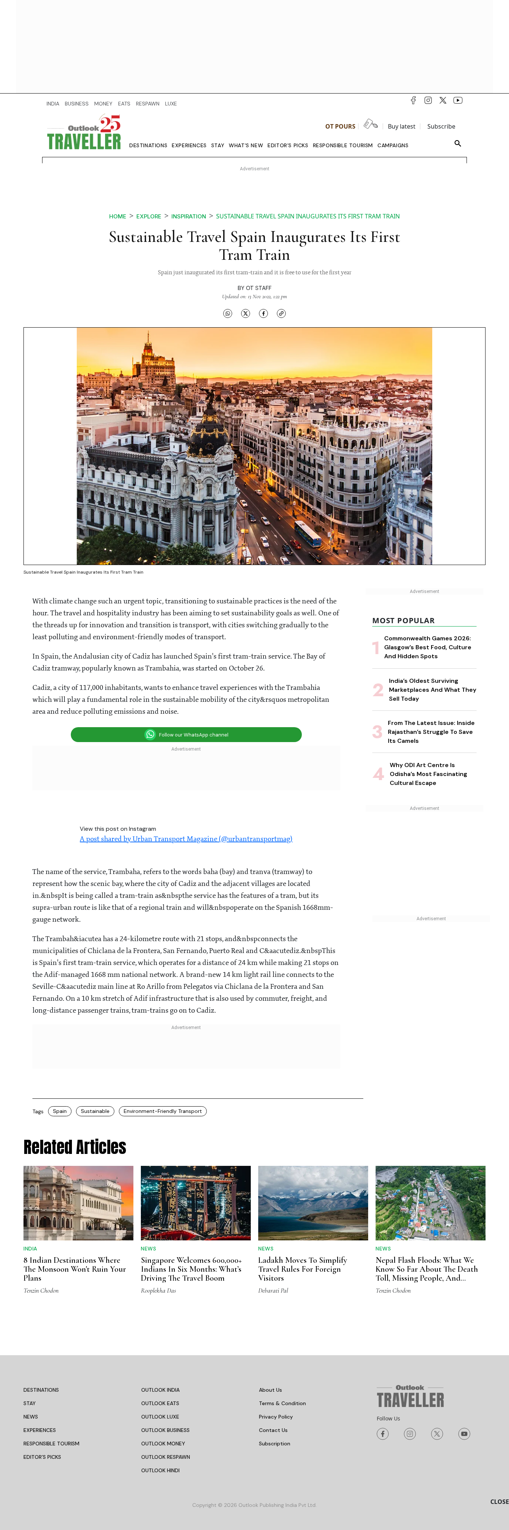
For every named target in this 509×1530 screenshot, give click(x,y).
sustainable (95, 1111)
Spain (60, 1111)
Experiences (189, 145)
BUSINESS (77, 103)
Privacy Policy (276, 1416)
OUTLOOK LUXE (160, 1416)
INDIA (53, 103)
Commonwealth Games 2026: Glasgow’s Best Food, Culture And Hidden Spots (427, 647)
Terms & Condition (282, 1403)
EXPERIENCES (39, 1430)
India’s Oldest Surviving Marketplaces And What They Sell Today (432, 690)
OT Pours (340, 126)
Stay (217, 145)
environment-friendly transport (163, 1111)
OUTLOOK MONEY (163, 1443)
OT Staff (259, 288)
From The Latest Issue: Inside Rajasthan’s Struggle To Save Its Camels (431, 732)
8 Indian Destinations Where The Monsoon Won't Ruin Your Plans (74, 1269)
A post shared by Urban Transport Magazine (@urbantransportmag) (186, 839)
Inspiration (188, 216)
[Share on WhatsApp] (227, 313)
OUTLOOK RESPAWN (165, 1457)
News (148, 1248)
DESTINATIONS (41, 1390)
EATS (124, 103)
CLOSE (499, 1502)
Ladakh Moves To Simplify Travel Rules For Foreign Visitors (302, 1269)
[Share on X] (245, 313)
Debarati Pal (273, 1290)
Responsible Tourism (343, 145)
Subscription (274, 1443)
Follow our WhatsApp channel (193, 735)
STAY (29, 1403)
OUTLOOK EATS (160, 1403)
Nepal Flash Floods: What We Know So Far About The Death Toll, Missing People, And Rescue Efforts (427, 1273)
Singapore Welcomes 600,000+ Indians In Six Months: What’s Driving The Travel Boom (191, 1269)
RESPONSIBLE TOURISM (51, 1443)
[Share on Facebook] (263, 313)
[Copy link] (281, 313)
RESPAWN (147, 103)
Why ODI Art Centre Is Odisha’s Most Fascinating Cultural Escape (428, 774)
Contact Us (273, 1430)
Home (117, 216)
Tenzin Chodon (41, 1290)
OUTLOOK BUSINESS (165, 1430)
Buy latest (401, 126)
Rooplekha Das (158, 1290)
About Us (270, 1390)
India (30, 1248)
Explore (148, 216)
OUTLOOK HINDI (160, 1470)
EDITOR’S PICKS (42, 1457)
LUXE (171, 103)
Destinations (148, 145)
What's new (246, 145)
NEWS (30, 1416)
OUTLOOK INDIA (160, 1390)
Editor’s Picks (288, 145)
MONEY (103, 103)
